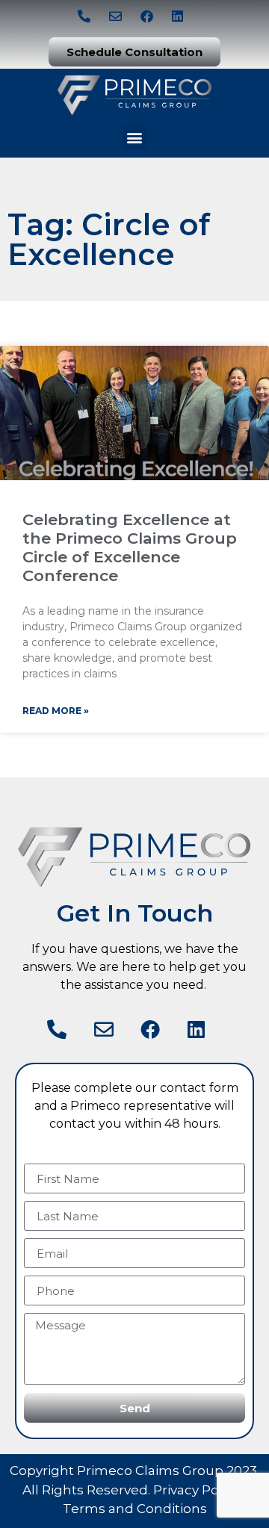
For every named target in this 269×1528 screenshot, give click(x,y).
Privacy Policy (196, 1489)
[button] (135, 137)
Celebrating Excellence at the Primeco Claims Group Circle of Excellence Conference (129, 548)
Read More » (55, 710)
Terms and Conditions (135, 1508)
